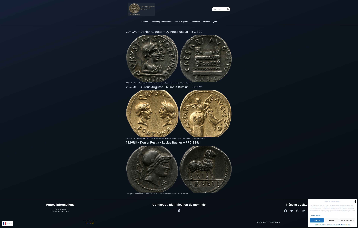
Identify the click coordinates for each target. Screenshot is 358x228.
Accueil (144, 22)
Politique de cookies (320, 224)
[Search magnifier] (228, 9)
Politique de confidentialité (333, 224)
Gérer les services (315, 215)
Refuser (331, 220)
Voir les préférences (347, 220)
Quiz (215, 22)
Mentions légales (345, 224)
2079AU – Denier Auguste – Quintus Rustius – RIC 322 (164, 32)
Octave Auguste (181, 22)
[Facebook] (285, 211)
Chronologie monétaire (161, 22)
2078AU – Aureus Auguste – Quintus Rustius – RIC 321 (164, 87)
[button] (354, 201)
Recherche (195, 22)
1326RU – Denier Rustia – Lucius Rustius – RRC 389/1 (163, 142)
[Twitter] (291, 211)
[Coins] (179, 211)
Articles (206, 22)
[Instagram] (297, 211)
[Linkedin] (304, 211)
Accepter (317, 220)
